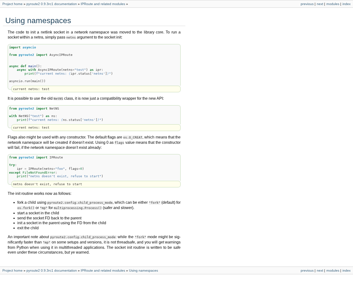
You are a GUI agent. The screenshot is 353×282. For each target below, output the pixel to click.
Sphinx (200, 278)
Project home (12, 4)
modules (332, 4)
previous (307, 4)
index (346, 4)
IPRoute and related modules (103, 4)
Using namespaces (143, 270)
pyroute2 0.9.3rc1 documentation (51, 4)
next (320, 4)
